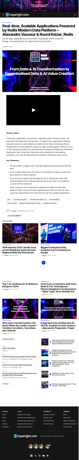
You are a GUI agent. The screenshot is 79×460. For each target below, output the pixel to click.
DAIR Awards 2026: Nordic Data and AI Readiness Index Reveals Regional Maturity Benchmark (63, 342)
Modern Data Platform (49, 203)
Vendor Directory (48, 424)
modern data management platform (30, 203)
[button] (3, 15)
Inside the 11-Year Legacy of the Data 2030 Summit (63, 374)
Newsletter (5, 427)
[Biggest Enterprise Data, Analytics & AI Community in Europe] (59, 233)
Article (4, 414)
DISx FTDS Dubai (8, 348)
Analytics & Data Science (24, 424)
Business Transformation (25, 427)
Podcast (4, 424)
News (4, 417)
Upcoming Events (48, 420)
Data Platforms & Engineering (26, 417)
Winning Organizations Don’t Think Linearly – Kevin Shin (64, 385)
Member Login (47, 417)
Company (66, 411)
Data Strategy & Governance (25, 420)
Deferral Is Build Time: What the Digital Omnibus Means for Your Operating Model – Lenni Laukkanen (63, 363)
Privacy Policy (67, 427)
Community (47, 411)
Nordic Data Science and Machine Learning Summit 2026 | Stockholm (19, 374)
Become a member (49, 414)
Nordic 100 (66, 417)
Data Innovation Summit (20, 199)
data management (54, 199)
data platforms (12, 203)
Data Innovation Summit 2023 (38, 199)
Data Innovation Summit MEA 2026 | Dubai (19, 357)
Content (5, 411)
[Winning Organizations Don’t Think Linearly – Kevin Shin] (44, 384)
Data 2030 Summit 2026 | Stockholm (17, 365)
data (9, 199)
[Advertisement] (39, 6)
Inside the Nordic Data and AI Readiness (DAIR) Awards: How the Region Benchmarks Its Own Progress (64, 352)
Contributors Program (70, 424)
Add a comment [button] (15, 215)
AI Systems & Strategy (23, 414)
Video (4, 420)
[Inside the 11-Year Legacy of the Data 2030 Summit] (44, 374)
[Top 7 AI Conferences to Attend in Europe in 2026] (20, 270)
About (65, 414)
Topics (19, 411)
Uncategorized (7, 22)
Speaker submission (69, 420)
